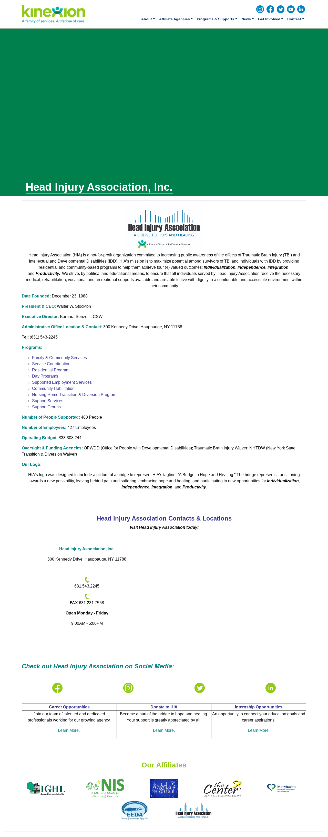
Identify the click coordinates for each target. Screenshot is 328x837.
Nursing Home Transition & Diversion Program (74, 394)
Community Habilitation (53, 388)
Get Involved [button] (269, 19)
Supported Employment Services (62, 382)
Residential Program (50, 370)
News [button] (246, 19)
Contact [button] (294, 19)
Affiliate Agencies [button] (174, 19)
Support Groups (46, 407)
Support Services (47, 401)
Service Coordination (51, 364)
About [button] (146, 19)
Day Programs (45, 376)
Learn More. (69, 730)
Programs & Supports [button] (215, 19)
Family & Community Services (59, 357)
